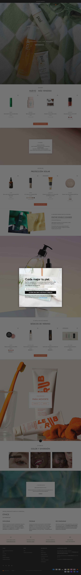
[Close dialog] (60, 269)
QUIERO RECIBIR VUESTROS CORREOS (40, 292)
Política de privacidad (43, 297)
